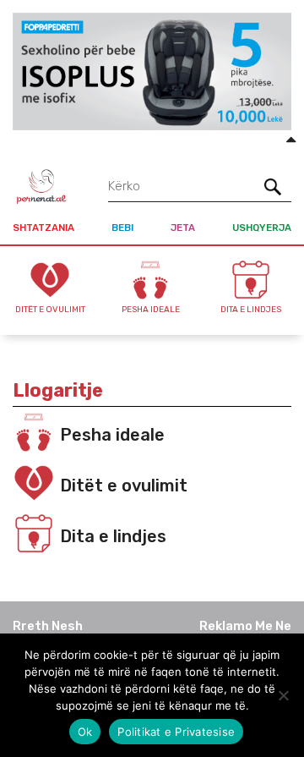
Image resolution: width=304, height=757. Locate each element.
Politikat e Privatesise (176, 731)
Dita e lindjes (113, 536)
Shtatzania (43, 227)
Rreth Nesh (48, 626)
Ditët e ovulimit (123, 485)
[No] (282, 695)
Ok (85, 731)
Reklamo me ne (245, 626)
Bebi (122, 227)
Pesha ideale (112, 435)
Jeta (183, 227)
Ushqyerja (261, 227)
